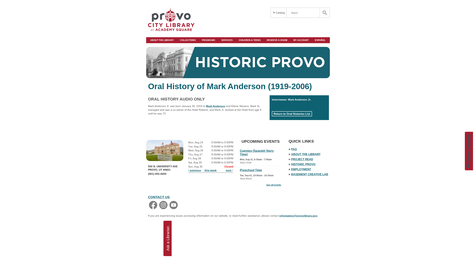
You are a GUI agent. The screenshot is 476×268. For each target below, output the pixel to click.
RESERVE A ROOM (277, 40)
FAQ (294, 149)
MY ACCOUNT (301, 40)
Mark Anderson (215, 106)
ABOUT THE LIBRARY (162, 40)
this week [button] (211, 170)
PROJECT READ (302, 159)
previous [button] (195, 170)
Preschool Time (251, 170)
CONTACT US (159, 197)
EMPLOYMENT (301, 169)
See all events (273, 185)
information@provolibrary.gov (298, 215)
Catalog (280, 12)
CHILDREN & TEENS (250, 40)
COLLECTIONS (188, 40)
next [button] (229, 170)
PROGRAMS (209, 40)
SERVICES (227, 40)
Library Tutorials (468, 149)
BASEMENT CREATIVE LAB (309, 174)
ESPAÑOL (320, 40)
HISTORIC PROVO (303, 164)
